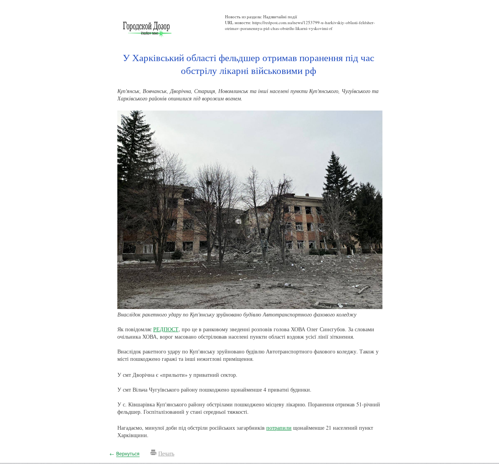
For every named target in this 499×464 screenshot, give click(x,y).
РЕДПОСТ (166, 329)
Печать (166, 453)
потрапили (279, 427)
